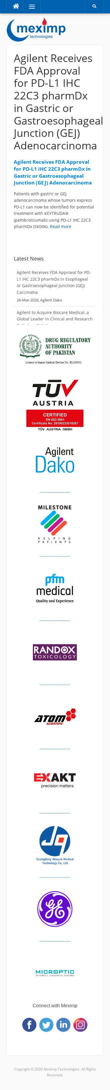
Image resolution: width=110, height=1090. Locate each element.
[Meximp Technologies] (36, 29)
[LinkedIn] (63, 1024)
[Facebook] (29, 1024)
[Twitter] (46, 1024)
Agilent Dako (51, 300)
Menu (29, 6)
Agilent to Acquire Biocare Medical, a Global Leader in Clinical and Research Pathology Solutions (55, 319)
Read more (60, 226)
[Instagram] (80, 1024)
